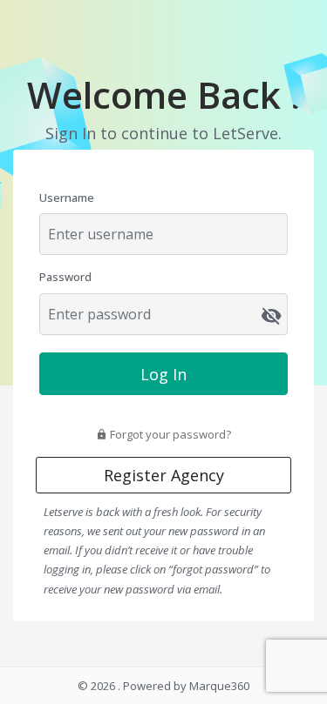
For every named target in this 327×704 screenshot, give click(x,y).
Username (66, 197)
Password (65, 277)
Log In (163, 374)
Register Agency (164, 475)
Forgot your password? (169, 434)
